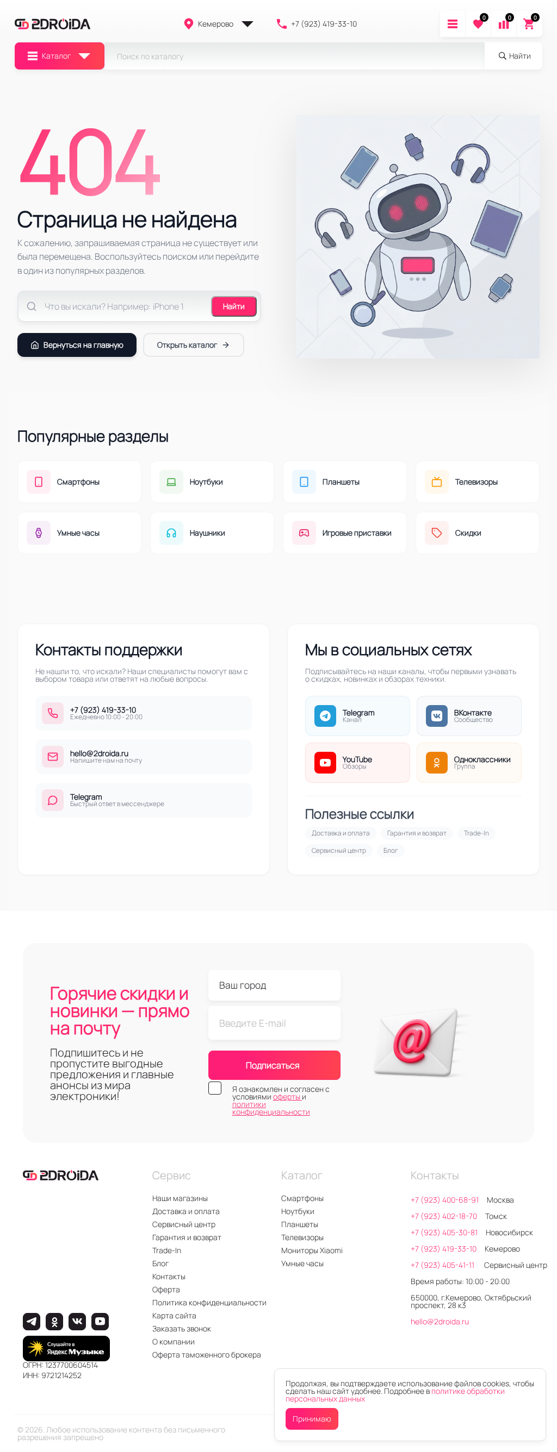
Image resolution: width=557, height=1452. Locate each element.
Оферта (166, 1289)
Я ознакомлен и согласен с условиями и (281, 1100)
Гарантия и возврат (417, 833)
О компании (173, 1341)
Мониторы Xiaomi (312, 1250)
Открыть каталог (187, 345)
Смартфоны (302, 1198)
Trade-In (476, 833)
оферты (287, 1096)
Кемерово (215, 23)
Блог (390, 850)
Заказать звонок (181, 1328)
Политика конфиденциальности (209, 1302)
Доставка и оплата (341, 833)
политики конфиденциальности (271, 1108)
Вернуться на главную (83, 345)
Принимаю (312, 1418)
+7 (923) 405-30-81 (444, 1232)
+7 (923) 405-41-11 (443, 1265)
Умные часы (302, 1263)
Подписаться (273, 1065)
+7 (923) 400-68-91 (445, 1200)
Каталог (56, 56)
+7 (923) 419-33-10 (324, 23)
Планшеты (299, 1224)
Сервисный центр (339, 850)
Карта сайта (174, 1315)
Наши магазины (180, 1198)
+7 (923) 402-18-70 (444, 1216)
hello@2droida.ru (440, 1321)
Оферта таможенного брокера (206, 1354)
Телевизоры (302, 1237)
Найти (234, 306)
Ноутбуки (297, 1211)
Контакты (168, 1276)
